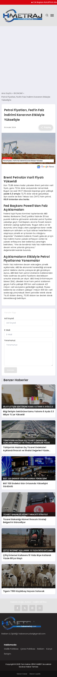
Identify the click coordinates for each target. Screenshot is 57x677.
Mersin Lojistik (35, 674)
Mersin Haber (22, 674)
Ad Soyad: (9, 318)
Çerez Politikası (27, 648)
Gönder (10, 370)
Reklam (40, 648)
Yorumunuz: (10, 340)
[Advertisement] (28, 59)
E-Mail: (7, 330)
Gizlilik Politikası (11, 648)
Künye (49, 648)
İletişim (7, 653)
